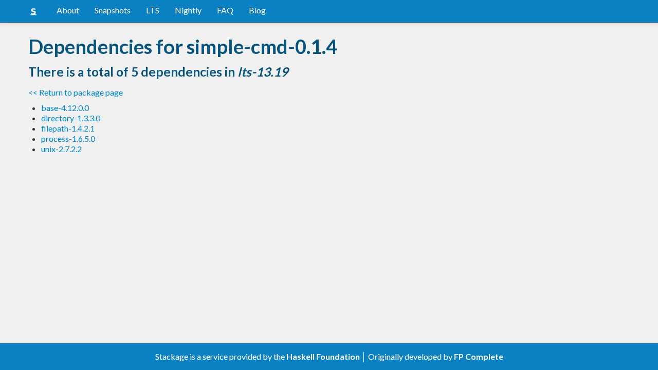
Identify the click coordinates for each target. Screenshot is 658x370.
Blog (257, 10)
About (68, 10)
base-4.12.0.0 (65, 108)
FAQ (225, 10)
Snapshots (113, 10)
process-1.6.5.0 (68, 138)
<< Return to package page (75, 92)
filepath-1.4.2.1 (68, 128)
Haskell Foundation (323, 356)
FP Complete (478, 356)
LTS (152, 10)
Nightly (188, 10)
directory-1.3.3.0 (70, 118)
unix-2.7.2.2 (61, 149)
